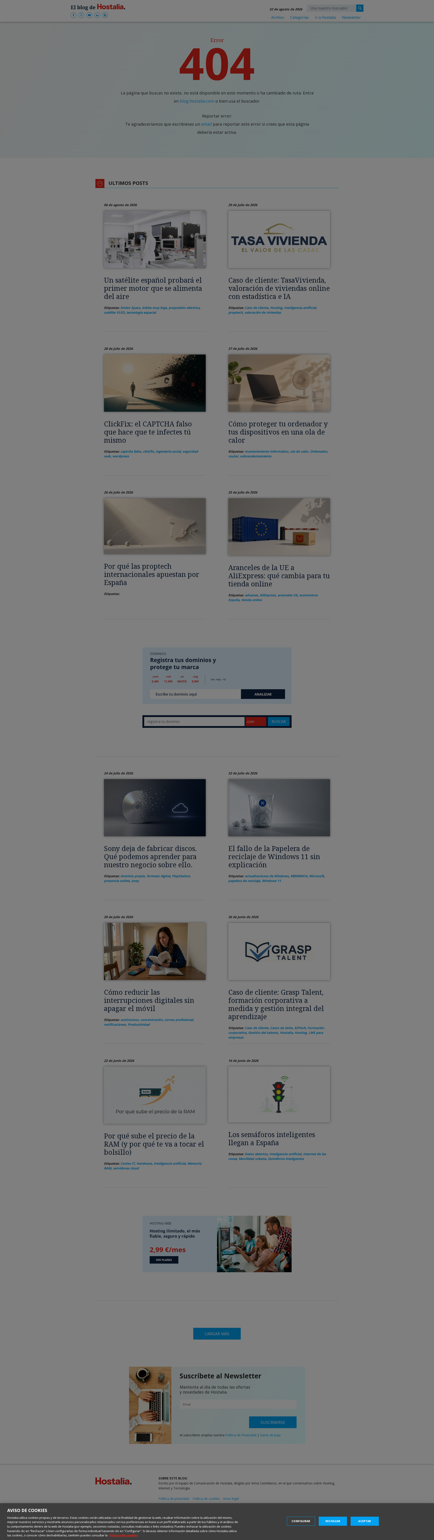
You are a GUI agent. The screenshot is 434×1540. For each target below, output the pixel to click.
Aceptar (364, 1521)
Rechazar (333, 1521)
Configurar (301, 1521)
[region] (217, 1521)
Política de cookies (123, 1535)
